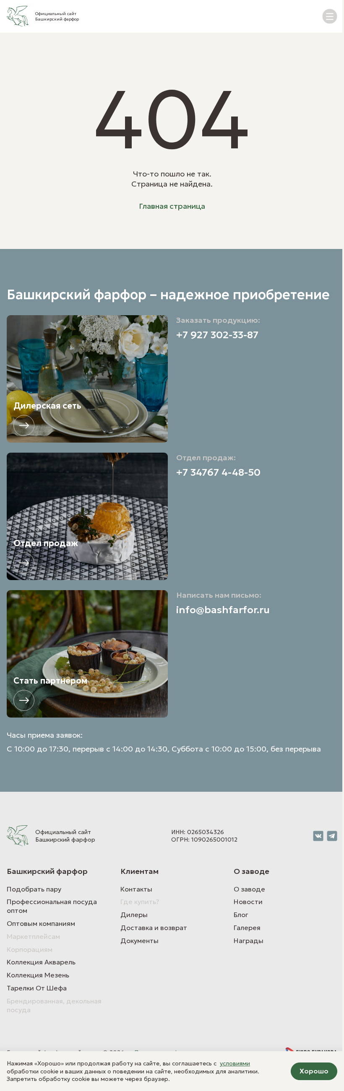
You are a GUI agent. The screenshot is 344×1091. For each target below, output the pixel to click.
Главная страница (172, 206)
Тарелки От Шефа (37, 988)
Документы (139, 940)
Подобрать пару (34, 889)
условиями (235, 1063)
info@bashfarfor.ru (223, 610)
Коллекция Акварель (41, 962)
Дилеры (134, 914)
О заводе (249, 889)
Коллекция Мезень (38, 975)
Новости (248, 901)
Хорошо (314, 1071)
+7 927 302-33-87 (217, 335)
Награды (248, 940)
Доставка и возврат (153, 927)
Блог (241, 914)
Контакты (136, 889)
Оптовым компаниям (41, 923)
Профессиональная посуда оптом (52, 906)
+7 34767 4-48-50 (218, 472)
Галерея (247, 927)
